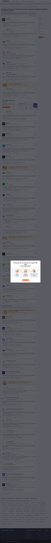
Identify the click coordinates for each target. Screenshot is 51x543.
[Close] (39, 261)
